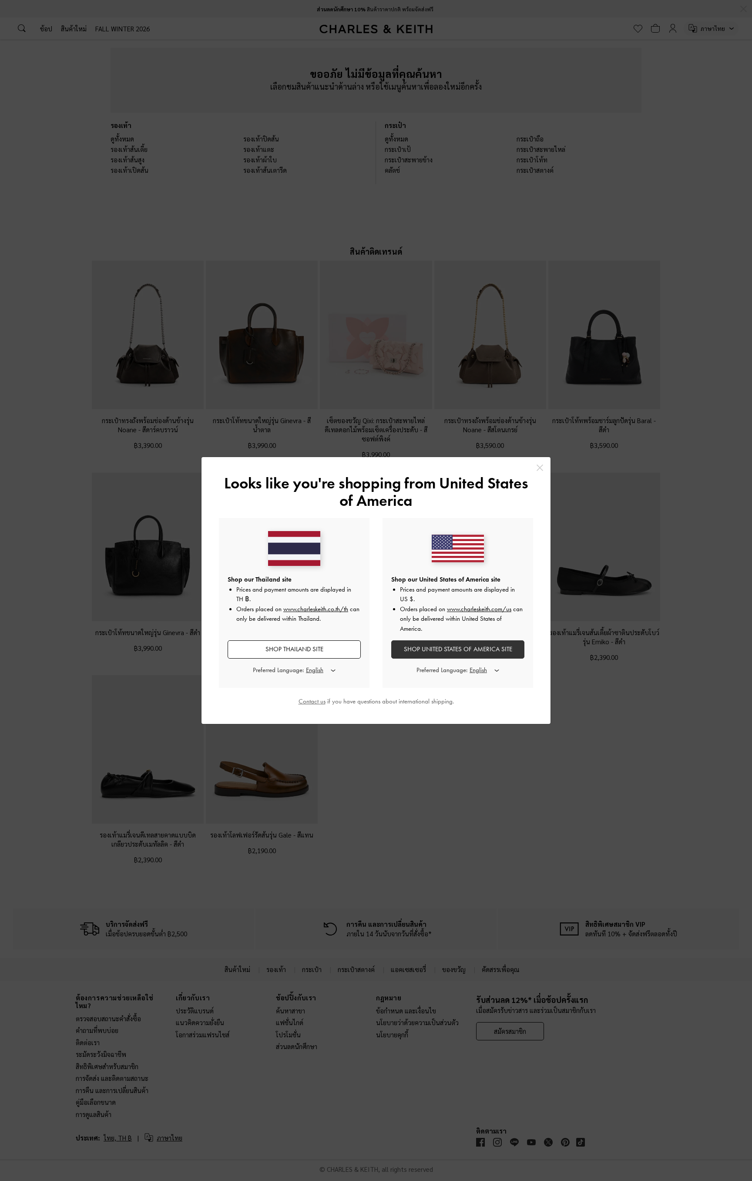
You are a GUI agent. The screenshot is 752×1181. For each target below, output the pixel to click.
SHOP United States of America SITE (458, 649)
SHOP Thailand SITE (294, 649)
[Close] (540, 467)
